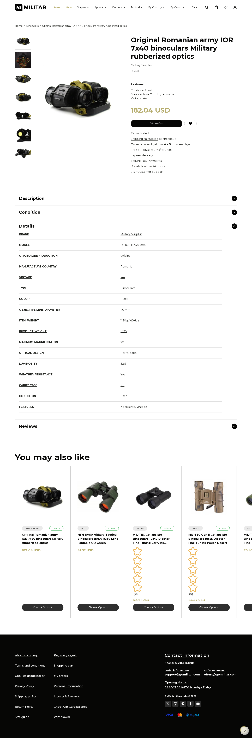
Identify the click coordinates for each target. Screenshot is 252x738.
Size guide (22, 717)
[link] (32, 528)
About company (26, 655)
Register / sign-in (65, 655)
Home (19, 25)
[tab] (23, 41)
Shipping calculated (144, 139)
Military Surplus (141, 65)
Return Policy (24, 706)
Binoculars (32, 25)
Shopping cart (63, 665)
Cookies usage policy (30, 676)
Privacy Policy (24, 686)
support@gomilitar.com (182, 674)
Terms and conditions (30, 665)
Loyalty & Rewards (67, 696)
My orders (61, 676)
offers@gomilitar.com (220, 674)
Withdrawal (62, 717)
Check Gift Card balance (70, 706)
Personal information (68, 686)
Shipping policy (25, 696)
